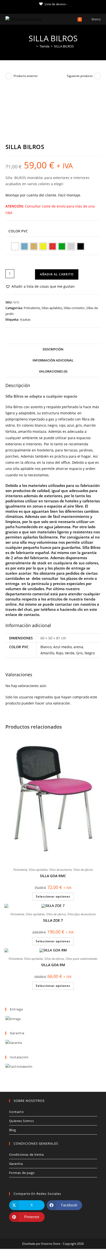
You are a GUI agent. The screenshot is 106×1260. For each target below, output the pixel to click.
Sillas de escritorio (60, 870)
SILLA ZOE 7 (53, 920)
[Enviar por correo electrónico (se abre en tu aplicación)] (66, 9)
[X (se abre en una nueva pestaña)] (39, 9)
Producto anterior (26, 76)
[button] (40, 286)
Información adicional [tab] (53, 360)
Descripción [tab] (53, 349)
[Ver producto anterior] (8, 76)
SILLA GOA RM (53, 964)
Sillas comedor (74, 308)
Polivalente (32, 308)
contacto (31, 614)
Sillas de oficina (83, 870)
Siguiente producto (80, 76)
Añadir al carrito (56, 274)
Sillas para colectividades (81, 959)
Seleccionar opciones (53, 896)
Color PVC (18, 231)
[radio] (15, 246)
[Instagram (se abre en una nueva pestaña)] (55, 9)
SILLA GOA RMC (53, 875)
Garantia (16, 1163)
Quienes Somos (21, 1121)
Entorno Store (50, 1244)
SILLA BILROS (64, 46)
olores (29, 425)
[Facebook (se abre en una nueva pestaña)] (44, 9)
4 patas (25, 319)
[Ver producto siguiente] (97, 76)
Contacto (16, 1112)
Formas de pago (22, 1172)
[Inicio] (33, 46)
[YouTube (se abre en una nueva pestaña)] (61, 9)
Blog (12, 1130)
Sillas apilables (51, 308)
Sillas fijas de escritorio (81, 914)
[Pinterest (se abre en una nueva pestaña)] (49, 9)
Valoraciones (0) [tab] (53, 371)
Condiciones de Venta (26, 1154)
